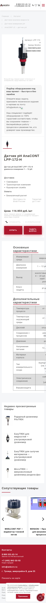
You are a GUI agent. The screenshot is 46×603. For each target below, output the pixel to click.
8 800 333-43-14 (10, 554)
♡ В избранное (32, 222)
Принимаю (23, 596)
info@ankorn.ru (13, 107)
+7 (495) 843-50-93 (11, 560)
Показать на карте (11, 578)
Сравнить (15, 222)
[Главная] (7, 5)
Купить (13, 230)
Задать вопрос (33, 230)
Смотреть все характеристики (33, 49)
